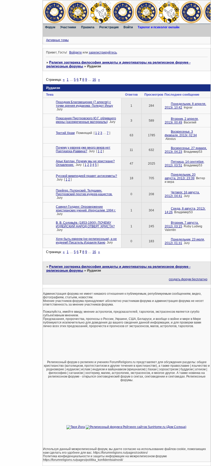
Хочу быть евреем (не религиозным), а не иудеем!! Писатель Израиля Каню (86, 240)
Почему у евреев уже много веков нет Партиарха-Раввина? (83, 149)
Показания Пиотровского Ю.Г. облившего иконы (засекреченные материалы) (86, 120)
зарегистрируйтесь (103, 52)
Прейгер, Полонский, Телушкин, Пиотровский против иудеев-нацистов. (84, 192)
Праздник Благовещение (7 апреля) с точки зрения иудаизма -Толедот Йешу (84, 103)
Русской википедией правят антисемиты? (86, 176)
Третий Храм (65, 133)
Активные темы (57, 40)
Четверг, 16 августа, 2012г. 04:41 (182, 194)
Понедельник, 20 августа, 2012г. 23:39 (180, 176)
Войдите (75, 52)
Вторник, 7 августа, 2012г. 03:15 (182, 224)
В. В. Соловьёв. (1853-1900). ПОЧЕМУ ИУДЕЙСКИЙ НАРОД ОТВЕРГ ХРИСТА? (85, 224)
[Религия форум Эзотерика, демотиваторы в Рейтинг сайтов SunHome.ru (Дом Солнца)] (136, 427)
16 (94, 80)
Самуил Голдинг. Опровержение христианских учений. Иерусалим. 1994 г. (86, 208)
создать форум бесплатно (188, 279)
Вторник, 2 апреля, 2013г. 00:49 (182, 120)
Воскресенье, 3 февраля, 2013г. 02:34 (181, 133)
